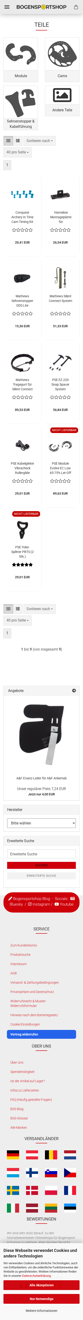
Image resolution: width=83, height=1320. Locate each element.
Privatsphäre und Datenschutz (32, 992)
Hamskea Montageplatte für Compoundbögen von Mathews (60, 217)
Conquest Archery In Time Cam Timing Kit (22, 217)
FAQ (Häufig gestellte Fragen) (31, 1100)
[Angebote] (74, 691)
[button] (8, 141)
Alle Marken (18, 1127)
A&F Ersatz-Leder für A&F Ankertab (41, 778)
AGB (13, 973)
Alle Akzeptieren (42, 1285)
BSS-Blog (17, 1109)
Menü (7, 7)
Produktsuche (20, 954)
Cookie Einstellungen (25, 1024)
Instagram (41, 904)
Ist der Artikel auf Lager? (27, 1081)
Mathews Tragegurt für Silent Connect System (22, 384)
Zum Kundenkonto (23, 945)
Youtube (67, 904)
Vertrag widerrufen (24, 1034)
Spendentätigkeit (22, 1072)
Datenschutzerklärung (36, 1275)
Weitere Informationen (41, 1311)
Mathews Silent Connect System (60, 298)
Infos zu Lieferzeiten (24, 1090)
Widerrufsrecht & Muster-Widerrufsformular (28, 1003)
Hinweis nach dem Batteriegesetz (34, 1015)
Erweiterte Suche (41, 875)
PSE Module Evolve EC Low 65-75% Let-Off (60, 468)
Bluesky (16, 904)
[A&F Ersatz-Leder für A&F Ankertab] (41, 734)
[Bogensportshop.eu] (41, 7)
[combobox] (40, 141)
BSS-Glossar (19, 1118)
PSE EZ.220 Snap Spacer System (60, 384)
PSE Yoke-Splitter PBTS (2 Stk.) (22, 551)
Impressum (18, 964)
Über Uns (16, 1062)
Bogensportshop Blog (31, 898)
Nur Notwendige (41, 1299)
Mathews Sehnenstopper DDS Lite (22, 300)
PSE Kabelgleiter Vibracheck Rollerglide (22, 468)
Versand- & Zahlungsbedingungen (34, 982)
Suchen (41, 865)
